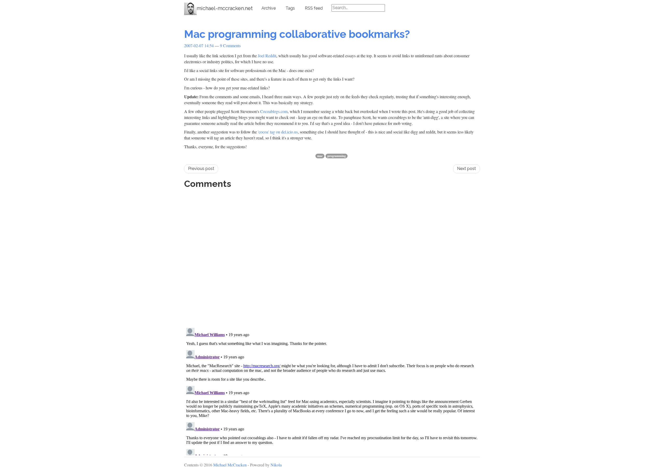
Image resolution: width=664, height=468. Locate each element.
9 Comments (230, 45)
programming (336, 156)
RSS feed (314, 8)
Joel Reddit (267, 55)
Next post (466, 168)
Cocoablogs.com (274, 111)
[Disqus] (332, 256)
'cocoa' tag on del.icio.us (278, 131)
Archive (268, 8)
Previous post (201, 168)
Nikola (276, 464)
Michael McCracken (230, 464)
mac (320, 156)
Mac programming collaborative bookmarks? (297, 34)
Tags (290, 8)
